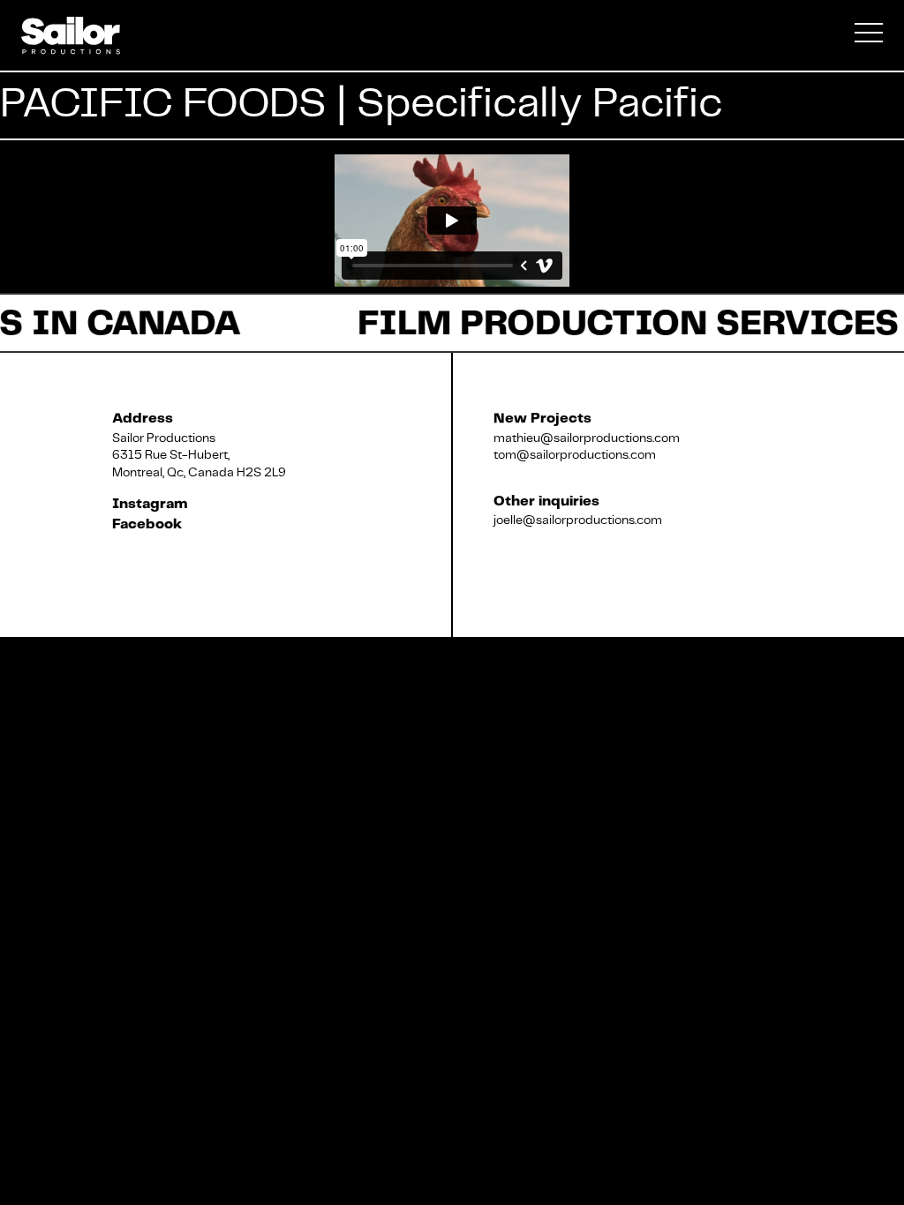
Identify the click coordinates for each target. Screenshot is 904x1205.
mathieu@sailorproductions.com (586, 437)
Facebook (147, 524)
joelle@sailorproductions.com (577, 520)
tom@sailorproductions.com (574, 454)
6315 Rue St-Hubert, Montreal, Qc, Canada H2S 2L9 (199, 463)
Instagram (150, 504)
